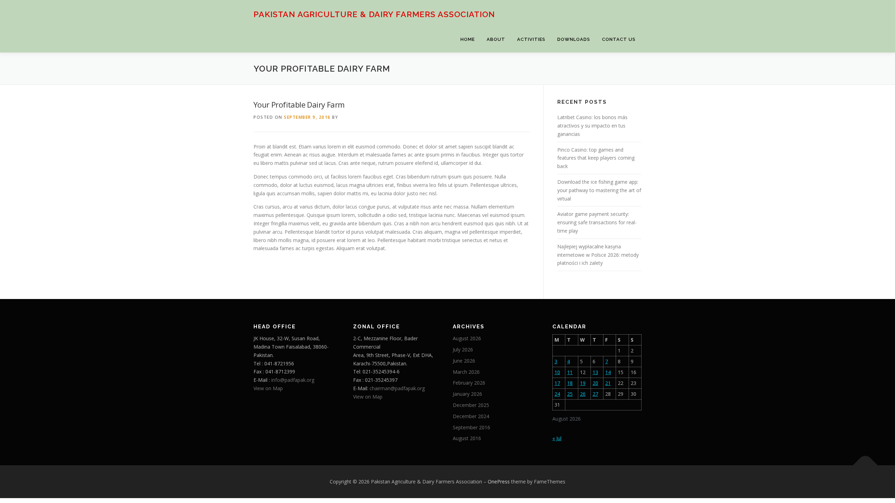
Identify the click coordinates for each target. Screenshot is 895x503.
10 (557, 372)
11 (570, 372)
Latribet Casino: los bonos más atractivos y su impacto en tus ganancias (592, 125)
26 (583, 394)
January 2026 (467, 394)
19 (583, 383)
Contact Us (619, 39)
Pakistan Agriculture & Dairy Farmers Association (374, 14)
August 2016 (467, 438)
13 (595, 372)
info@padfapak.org (292, 380)
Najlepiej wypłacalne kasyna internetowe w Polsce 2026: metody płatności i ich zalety (598, 255)
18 (570, 383)
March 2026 (466, 372)
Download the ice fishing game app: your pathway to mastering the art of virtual (599, 190)
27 (595, 394)
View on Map (268, 388)
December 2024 (471, 416)
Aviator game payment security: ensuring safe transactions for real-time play (597, 222)
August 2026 (467, 338)
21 (608, 383)
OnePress (499, 481)
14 (608, 372)
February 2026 (469, 382)
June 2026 (464, 360)
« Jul (556, 438)
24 (557, 394)
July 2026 (463, 349)
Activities (531, 39)
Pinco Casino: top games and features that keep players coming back (596, 158)
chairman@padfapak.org (397, 388)
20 (595, 383)
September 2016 (471, 427)
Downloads (573, 39)
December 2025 (471, 405)
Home (467, 39)
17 (557, 383)
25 (570, 394)
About (496, 39)
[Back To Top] (865, 465)
